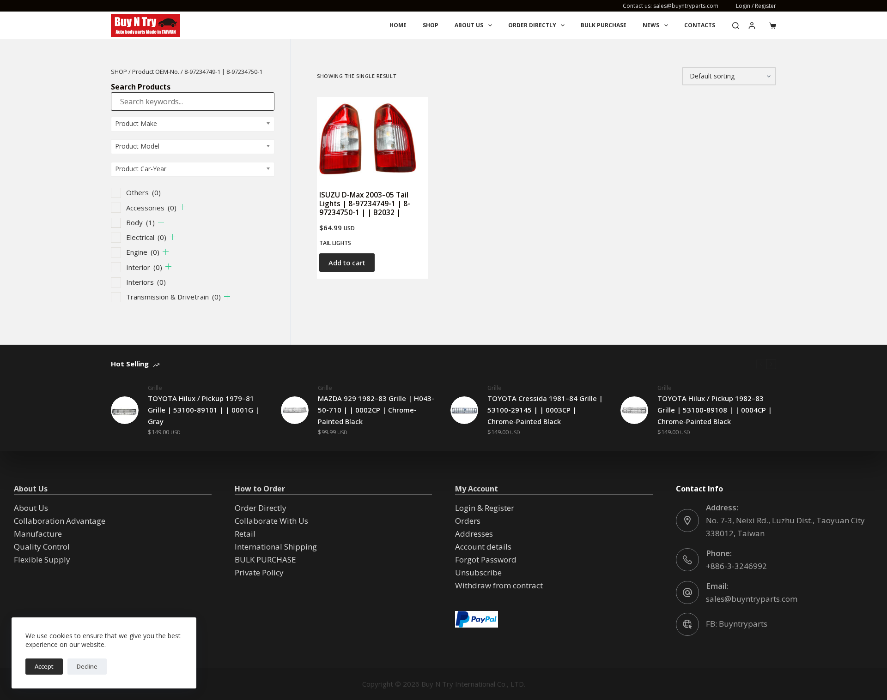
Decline (87, 666)
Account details (483, 546)
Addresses (474, 533)
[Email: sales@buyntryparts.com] (687, 592)
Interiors (146, 282)
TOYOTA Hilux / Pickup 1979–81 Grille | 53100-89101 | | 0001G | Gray (203, 410)
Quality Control (42, 546)
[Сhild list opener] (183, 207)
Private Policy (259, 572)
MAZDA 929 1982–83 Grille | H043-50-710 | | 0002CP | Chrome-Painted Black (376, 410)
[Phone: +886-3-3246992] (687, 559)
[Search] (735, 25)
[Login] (751, 25)
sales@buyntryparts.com (751, 598)
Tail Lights (335, 243)
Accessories (151, 207)
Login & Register (484, 508)
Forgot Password (485, 559)
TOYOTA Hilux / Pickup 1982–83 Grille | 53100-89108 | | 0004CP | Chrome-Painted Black (714, 410)
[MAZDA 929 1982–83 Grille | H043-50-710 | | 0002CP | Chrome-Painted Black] (295, 410)
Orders (467, 520)
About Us (469, 25)
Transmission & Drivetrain (173, 296)
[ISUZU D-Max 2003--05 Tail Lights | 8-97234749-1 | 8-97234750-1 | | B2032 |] (372, 139)
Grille (155, 387)
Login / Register (756, 6)
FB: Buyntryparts (736, 623)
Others (143, 192)
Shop (430, 25)
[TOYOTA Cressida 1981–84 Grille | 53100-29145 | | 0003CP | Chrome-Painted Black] (464, 410)
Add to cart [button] (346, 262)
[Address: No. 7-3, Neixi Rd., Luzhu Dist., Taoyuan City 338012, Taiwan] (687, 520)
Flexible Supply (42, 559)
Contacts (699, 25)
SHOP (119, 71)
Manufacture (38, 533)
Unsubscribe (478, 572)
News (651, 25)
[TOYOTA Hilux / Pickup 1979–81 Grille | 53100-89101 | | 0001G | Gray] (125, 410)
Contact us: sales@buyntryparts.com (670, 6)
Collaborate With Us (271, 520)
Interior (144, 267)
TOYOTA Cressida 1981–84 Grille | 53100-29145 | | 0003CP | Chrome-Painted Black (545, 410)
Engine (142, 252)
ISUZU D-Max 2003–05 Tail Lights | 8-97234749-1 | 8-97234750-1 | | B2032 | (364, 203)
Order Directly (532, 25)
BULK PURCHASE (603, 25)
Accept (44, 666)
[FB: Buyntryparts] (687, 624)
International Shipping (276, 546)
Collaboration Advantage (59, 520)
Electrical (146, 237)
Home (398, 25)
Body (140, 222)
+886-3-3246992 (736, 566)
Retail (245, 533)
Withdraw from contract (499, 585)
